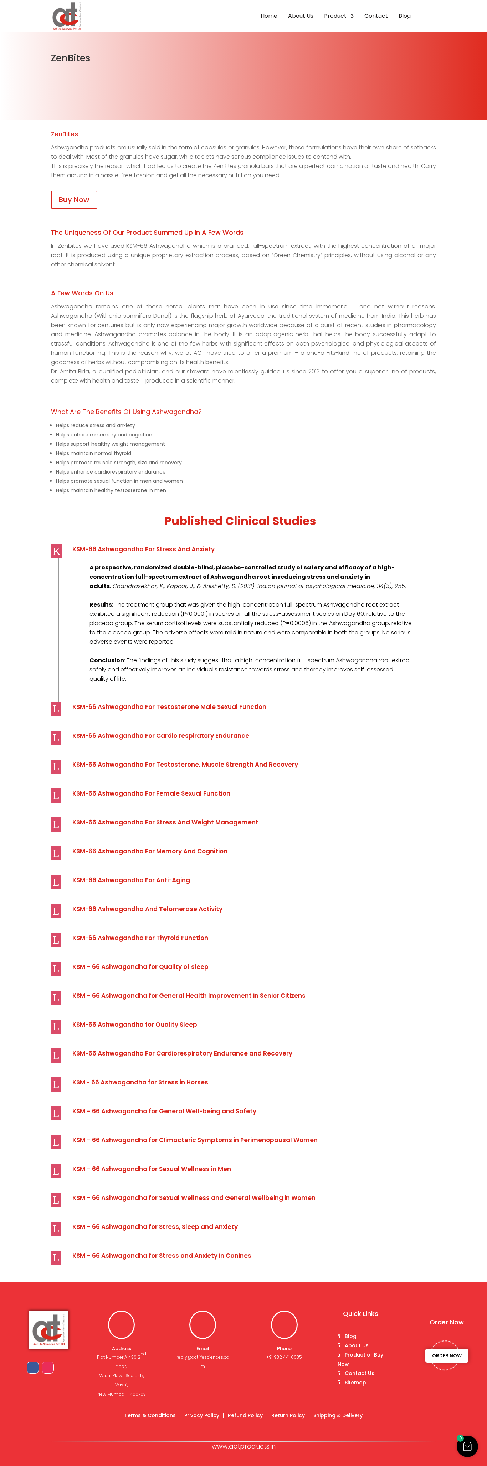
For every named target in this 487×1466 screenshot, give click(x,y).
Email (202, 1348)
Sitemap (355, 1382)
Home (269, 17)
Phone (284, 1348)
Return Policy (288, 1415)
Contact (376, 17)
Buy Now (74, 200)
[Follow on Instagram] (48, 1368)
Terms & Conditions (150, 1415)
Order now (447, 1355)
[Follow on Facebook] (33, 1368)
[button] (467, 1446)
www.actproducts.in (244, 1446)
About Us (300, 17)
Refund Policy (245, 1415)
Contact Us (359, 1373)
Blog (405, 17)
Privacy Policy (201, 1415)
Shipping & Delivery (338, 1415)
